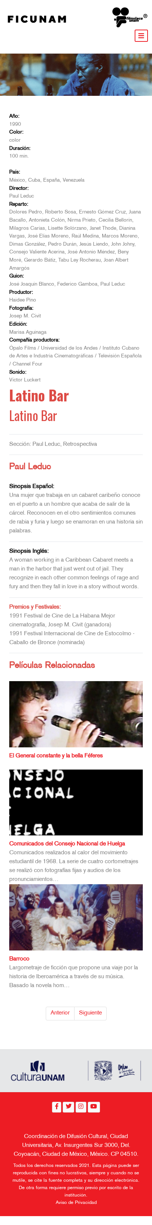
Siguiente (90, 1013)
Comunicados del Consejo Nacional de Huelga (67, 844)
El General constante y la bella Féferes (56, 756)
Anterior (60, 1013)
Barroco (19, 959)
